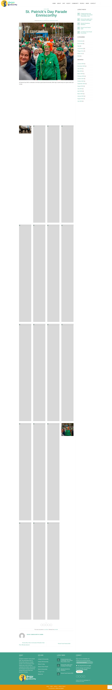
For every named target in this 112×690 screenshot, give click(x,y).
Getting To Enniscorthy (43, 659)
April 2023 (79, 91)
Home (54, 3)
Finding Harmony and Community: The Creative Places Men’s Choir (87, 15)
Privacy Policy (62, 686)
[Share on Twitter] (44, 625)
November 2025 (81, 66)
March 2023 (80, 93)
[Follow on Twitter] (104, 3)
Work (78, 56)
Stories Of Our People (43, 666)
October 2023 (80, 81)
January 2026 (80, 63)
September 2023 (81, 83)
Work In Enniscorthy (42, 669)
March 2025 (80, 73)
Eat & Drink (80, 43)
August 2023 (80, 86)
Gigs (78, 46)
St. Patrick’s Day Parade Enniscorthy (86, 32)
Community (75, 3)
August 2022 (80, 98)
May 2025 (79, 71)
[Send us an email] (106, 3)
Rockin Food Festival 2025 (64, 643)
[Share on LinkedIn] (51, 625)
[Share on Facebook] (42, 625)
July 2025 (79, 68)
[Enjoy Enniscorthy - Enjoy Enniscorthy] (9, 3)
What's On (79, 53)
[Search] (98, 3)
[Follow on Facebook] (101, 3)
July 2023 (79, 88)
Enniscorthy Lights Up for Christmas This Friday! (86, 20)
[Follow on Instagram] (103, 3)
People (82, 3)
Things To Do (80, 51)
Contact (93, 3)
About (59, 3)
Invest (68, 3)
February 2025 (80, 76)
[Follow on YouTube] (108, 3)
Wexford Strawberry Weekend (85, 24)
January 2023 (80, 96)
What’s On (40, 674)
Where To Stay (41, 664)
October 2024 (80, 78)
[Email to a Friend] (46, 625)
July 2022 (79, 101)
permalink (56, 629)
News (87, 3)
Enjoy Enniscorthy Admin (52, 20)
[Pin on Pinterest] (49, 625)
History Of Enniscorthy (43, 661)
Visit (63, 3)
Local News (46, 629)
